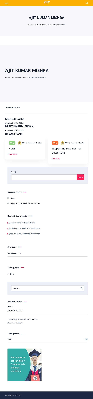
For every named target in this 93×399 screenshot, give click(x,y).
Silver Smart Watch (27, 223)
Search (13, 172)
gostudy (12, 223)
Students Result (41, 24)
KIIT (23, 143)
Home (30, 24)
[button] (87, 3)
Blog (12, 143)
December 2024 (14, 253)
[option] (25, 149)
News (12, 149)
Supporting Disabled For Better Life (66, 151)
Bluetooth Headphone (31, 228)
